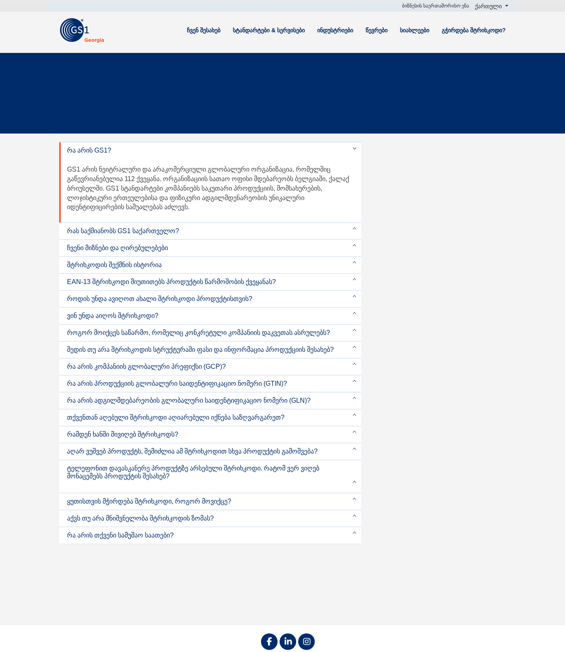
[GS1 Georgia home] (86, 29)
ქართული (489, 6)
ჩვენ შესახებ (203, 30)
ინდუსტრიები (335, 30)
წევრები (377, 30)
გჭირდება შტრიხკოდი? (474, 30)
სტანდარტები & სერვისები (269, 30)
